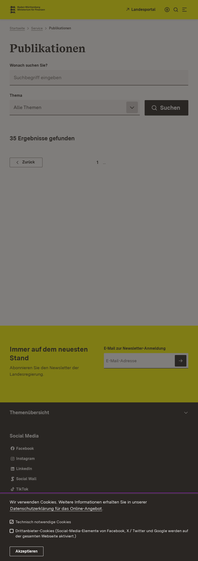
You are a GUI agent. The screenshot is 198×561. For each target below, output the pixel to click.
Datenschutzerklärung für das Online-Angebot (56, 508)
